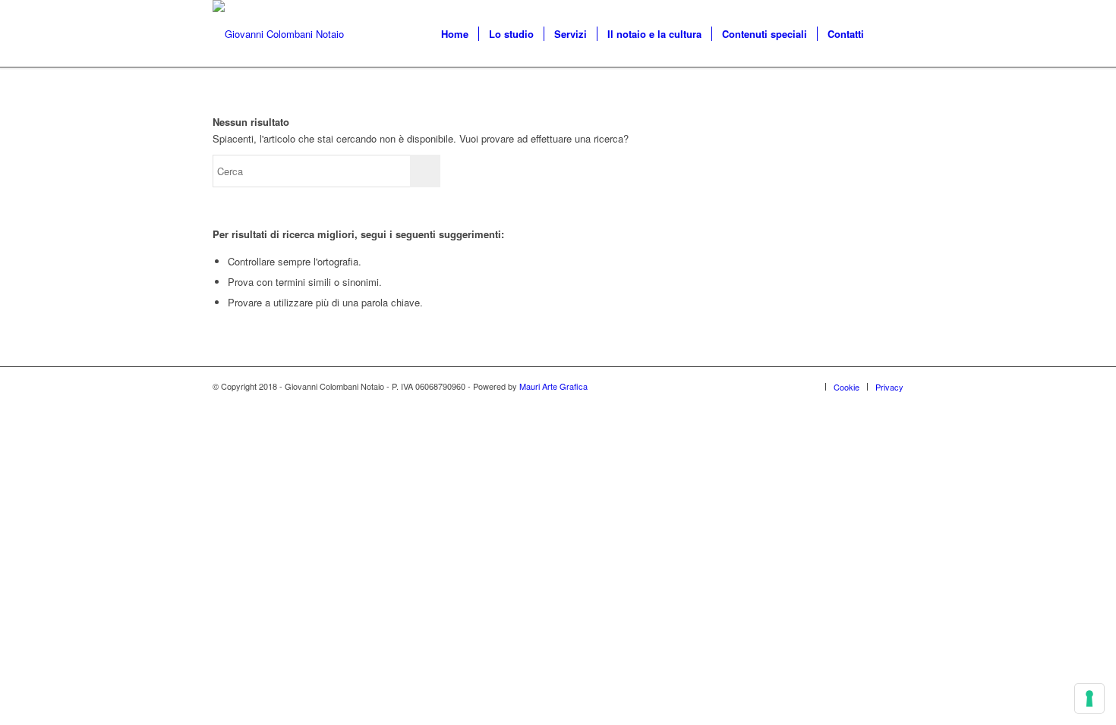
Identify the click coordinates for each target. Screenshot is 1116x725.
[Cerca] (888, 34)
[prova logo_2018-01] (278, 34)
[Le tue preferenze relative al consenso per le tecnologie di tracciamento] (1089, 698)
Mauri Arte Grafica (553, 386)
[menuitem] (454, 34)
